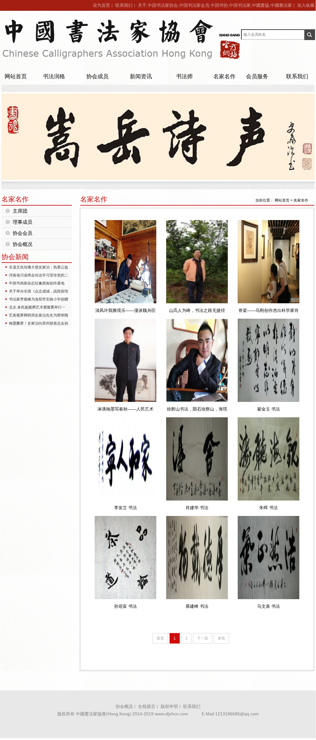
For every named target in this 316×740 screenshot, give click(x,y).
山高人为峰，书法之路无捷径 (197, 310)
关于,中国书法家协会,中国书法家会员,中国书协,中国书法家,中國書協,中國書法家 (215, 5)
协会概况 (22, 244)
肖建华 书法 (197, 507)
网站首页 (16, 76)
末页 (221, 638)
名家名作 (224, 76)
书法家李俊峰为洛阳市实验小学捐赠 (38, 299)
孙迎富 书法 (125, 606)
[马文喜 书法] (268, 520)
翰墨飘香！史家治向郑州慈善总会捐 (38, 323)
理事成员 (22, 222)
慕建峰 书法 (197, 606)
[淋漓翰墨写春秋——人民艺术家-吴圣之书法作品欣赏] (125, 323)
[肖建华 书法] (197, 421)
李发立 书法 (125, 507)
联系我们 (124, 5)
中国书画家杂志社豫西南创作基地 (36, 283)
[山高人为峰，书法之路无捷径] (197, 224)
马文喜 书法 (268, 606)
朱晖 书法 (268, 507)
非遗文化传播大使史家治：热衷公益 (38, 267)
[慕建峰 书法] (197, 520)
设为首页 (101, 5)
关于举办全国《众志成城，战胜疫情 (38, 291)
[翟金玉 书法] (268, 323)
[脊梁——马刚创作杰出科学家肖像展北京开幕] (268, 224)
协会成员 (97, 76)
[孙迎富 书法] (125, 520)
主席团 (20, 211)
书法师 (184, 76)
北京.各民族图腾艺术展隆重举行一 (37, 307)
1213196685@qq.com (237, 713)
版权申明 (169, 706)
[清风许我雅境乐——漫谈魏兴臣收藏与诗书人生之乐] (125, 224)
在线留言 (146, 706)
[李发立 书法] (125, 421)
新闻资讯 (141, 76)
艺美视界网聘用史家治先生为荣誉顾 (38, 315)
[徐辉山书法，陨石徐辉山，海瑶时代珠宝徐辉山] (197, 323)
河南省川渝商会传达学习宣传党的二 (38, 275)
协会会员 (22, 233)
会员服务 (257, 76)
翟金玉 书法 (268, 409)
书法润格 (54, 76)
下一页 (202, 638)
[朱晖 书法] (268, 421)
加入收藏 (305, 5)
